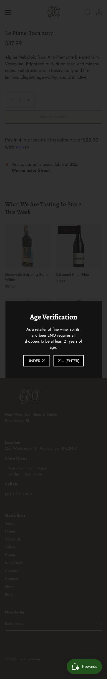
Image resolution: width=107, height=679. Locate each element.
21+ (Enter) (68, 361)
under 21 (37, 361)
